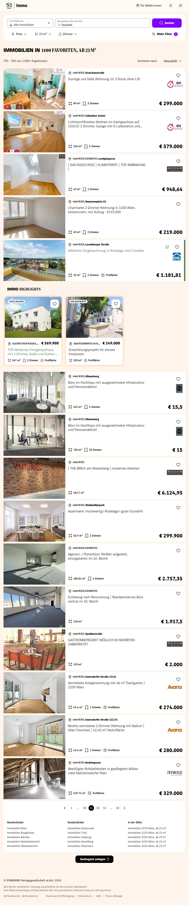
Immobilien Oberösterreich (22, 845)
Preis (19, 34)
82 (117, 808)
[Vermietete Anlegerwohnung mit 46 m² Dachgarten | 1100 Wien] (94, 692)
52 (97, 808)
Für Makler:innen (151, 5)
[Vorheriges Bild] (9, 88)
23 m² (43, 34)
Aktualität (170, 61)
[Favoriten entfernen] (59, 25)
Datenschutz (85, 896)
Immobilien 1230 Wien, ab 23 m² (147, 841)
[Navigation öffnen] (180, 5)
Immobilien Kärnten (18, 837)
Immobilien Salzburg (79, 837)
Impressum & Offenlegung (60, 896)
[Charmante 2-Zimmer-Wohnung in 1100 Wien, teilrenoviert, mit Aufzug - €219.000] (94, 217)
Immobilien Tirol (77, 832)
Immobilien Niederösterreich (23, 841)
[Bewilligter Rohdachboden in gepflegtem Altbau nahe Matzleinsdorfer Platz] (94, 778)
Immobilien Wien (17, 828)
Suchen (169, 23)
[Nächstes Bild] (59, 88)
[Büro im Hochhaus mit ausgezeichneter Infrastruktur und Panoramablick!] (94, 392)
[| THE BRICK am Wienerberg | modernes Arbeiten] (94, 478)
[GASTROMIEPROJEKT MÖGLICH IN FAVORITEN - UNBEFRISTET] (94, 649)
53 (104, 808)
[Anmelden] (170, 5)
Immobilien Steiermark (81, 828)
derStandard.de (12, 896)
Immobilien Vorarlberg (80, 841)
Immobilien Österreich (80, 845)
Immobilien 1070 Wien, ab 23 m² (147, 828)
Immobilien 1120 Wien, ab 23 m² (147, 832)
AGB (98, 896)
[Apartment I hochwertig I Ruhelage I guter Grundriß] (94, 521)
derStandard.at (30, 896)
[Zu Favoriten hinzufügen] (178, 75)
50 (84, 808)
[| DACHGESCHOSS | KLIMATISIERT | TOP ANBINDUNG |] (94, 174)
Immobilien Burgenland (20, 832)
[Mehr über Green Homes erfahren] (167, 247)
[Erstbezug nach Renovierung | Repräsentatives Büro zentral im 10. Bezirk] (94, 607)
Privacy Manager (114, 896)
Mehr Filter (166, 34)
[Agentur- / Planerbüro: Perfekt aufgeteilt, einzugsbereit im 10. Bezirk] (94, 564)
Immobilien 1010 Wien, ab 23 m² (147, 837)
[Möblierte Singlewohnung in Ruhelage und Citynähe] (94, 260)
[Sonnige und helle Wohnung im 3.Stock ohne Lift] (94, 88)
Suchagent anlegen (92, 859)
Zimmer (68, 34)
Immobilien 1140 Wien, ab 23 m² (147, 845)
